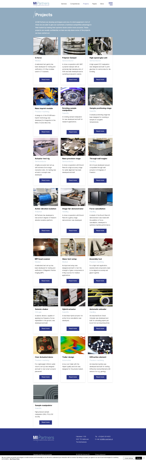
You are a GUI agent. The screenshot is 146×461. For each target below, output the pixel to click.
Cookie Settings (129, 458)
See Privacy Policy (15, 459)
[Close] (144, 458)
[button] (111, 3)
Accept (139, 458)
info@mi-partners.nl (106, 439)
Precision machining (42, 112)
